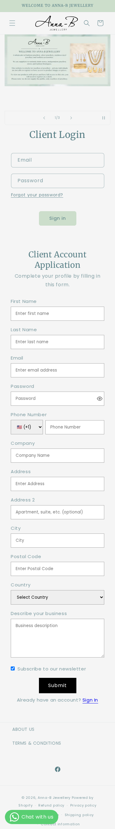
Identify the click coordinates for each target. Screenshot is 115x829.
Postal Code (26, 557)
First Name (24, 301)
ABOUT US (23, 729)
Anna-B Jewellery (54, 797)
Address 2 (23, 500)
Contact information (60, 824)
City (16, 528)
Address (21, 472)
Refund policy (51, 805)
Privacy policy (83, 805)
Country (20, 585)
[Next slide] (71, 118)
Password (22, 386)
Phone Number (29, 415)
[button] (12, 23)
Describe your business (39, 614)
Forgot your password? (37, 195)
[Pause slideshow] (103, 118)
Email (17, 358)
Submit (57, 685)
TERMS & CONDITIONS (36, 743)
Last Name (24, 330)
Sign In (90, 700)
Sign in (57, 218)
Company (23, 443)
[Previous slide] (44, 118)
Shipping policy (79, 814)
